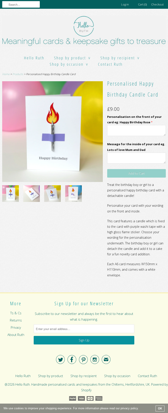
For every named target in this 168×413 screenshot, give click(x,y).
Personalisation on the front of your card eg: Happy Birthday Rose (134, 119)
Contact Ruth (110, 64)
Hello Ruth (34, 58)
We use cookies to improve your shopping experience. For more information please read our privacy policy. (71, 408)
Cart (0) (142, 4)
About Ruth (15, 334)
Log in (125, 4)
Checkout (157, 4)
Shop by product (72, 58)
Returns (16, 320)
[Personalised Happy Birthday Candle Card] (10, 194)
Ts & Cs (15, 313)
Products (17, 74)
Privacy (16, 327)
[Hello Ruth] (84, 31)
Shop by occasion (69, 64)
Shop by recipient (120, 58)
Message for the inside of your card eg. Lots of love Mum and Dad (136, 147)
